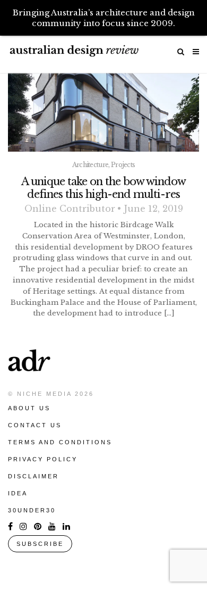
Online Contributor (69, 208)
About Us (29, 408)
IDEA (18, 493)
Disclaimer (33, 476)
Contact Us (35, 425)
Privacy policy (42, 459)
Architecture (90, 165)
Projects (123, 165)
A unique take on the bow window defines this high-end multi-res (103, 188)
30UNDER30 (32, 510)
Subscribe (40, 544)
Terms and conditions (60, 442)
